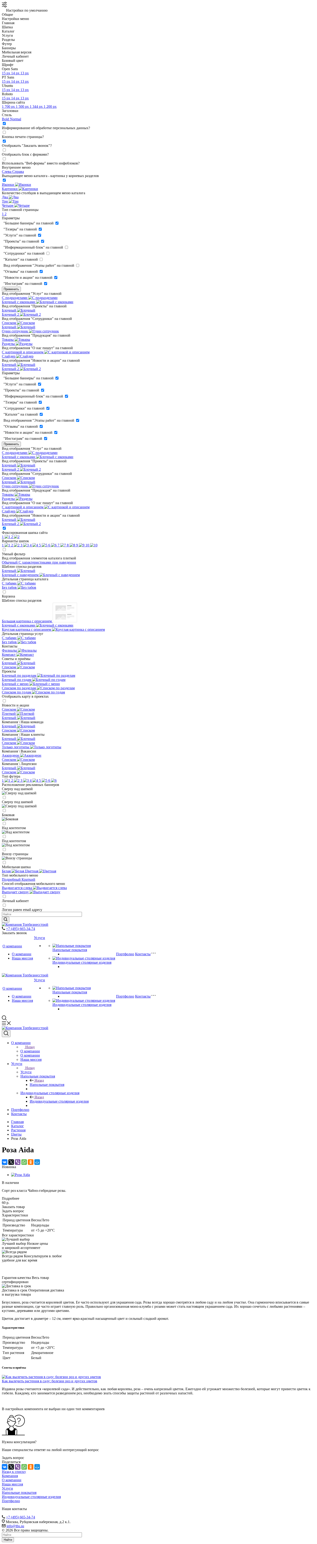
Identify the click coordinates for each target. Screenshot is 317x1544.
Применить (11, 289)
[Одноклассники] (30, 1162)
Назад (30, 1047)
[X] (11, 1162)
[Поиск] (6, 1033)
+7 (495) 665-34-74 (20, 929)
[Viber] (17, 1162)
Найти (8, 1539)
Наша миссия (22, 958)
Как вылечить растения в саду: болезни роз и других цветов (49, 1381)
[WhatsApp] (24, 1162)
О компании (12, 946)
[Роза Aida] (20, 1175)
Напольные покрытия (69, 950)
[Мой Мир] (37, 1162)
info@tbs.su (15, 1526)
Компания (10, 1476)
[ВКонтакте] (4, 1162)
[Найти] (5, 920)
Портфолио (125, 954)
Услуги (39, 938)
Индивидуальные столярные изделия (81, 962)
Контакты (143, 954)
